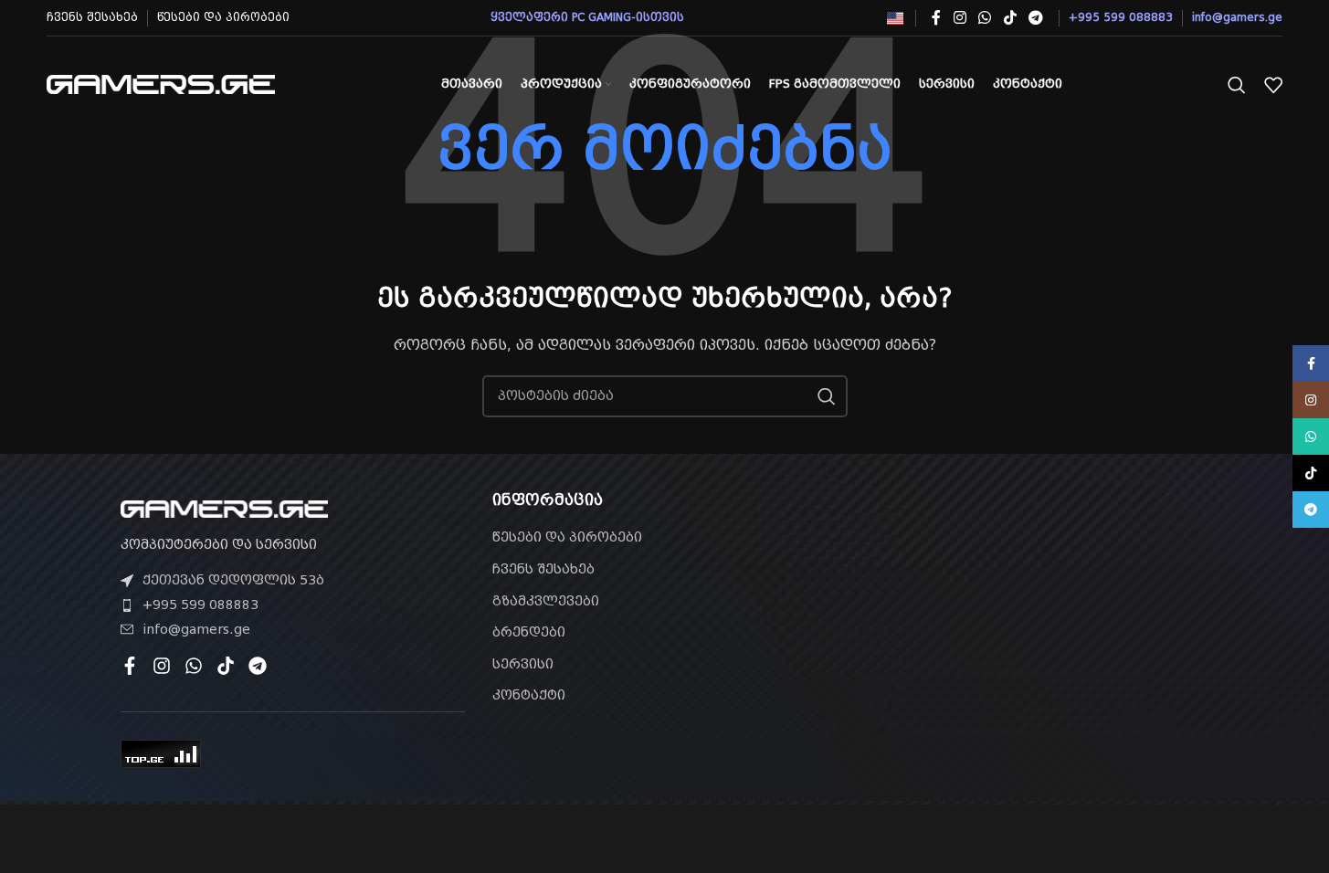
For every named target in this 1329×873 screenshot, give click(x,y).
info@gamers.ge (196, 629)
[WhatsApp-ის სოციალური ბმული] (985, 18)
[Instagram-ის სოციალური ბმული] (959, 18)
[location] (1036, 595)
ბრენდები (528, 632)
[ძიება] (1236, 85)
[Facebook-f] (130, 666)
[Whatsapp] (194, 666)
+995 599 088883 (200, 604)
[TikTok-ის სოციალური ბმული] (1009, 18)
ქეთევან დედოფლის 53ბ (233, 580)
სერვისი (523, 664)
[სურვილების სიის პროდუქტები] (1273, 85)
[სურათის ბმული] (224, 507)
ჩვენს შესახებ (543, 569)
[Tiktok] (225, 666)
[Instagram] (162, 666)
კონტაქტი (528, 695)
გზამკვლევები (545, 601)
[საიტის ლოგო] (161, 83)
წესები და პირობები (567, 537)
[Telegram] (257, 666)
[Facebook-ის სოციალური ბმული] (936, 18)
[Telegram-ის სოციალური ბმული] (1035, 18)
